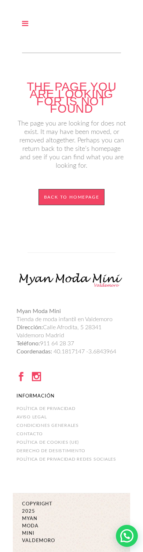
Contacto (29, 434)
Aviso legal (31, 417)
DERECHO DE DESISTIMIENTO (50, 450)
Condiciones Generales (47, 425)
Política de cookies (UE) (47, 442)
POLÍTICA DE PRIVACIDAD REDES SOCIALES (66, 459)
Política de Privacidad (46, 408)
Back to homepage (71, 197)
